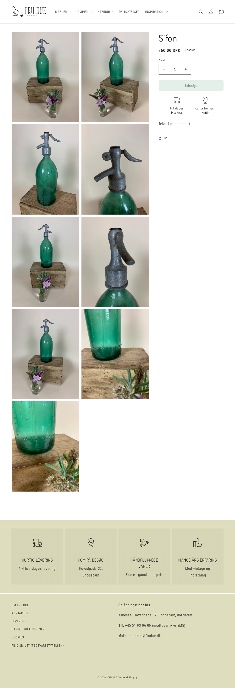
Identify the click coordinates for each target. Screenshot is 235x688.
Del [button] (166, 138)
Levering (18, 621)
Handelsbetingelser (28, 629)
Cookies (17, 637)
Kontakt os (20, 613)
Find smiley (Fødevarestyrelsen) (37, 645)
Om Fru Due (20, 605)
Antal (162, 60)
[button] (62, 12)
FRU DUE (112, 677)
